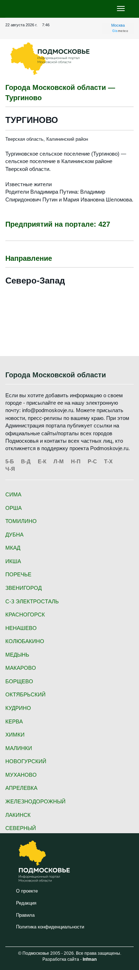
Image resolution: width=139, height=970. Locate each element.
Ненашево (21, 628)
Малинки (18, 748)
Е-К (42, 461)
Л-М (58, 461)
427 (104, 224)
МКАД (12, 548)
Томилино (21, 521)
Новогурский (25, 761)
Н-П (76, 461)
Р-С (92, 461)
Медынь (17, 655)
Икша (13, 561)
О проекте (27, 891)
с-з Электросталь (32, 601)
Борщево (19, 681)
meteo (120, 31)
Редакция (26, 903)
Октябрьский (25, 694)
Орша (13, 508)
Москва (118, 25)
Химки (15, 735)
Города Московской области (55, 375)
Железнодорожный (35, 801)
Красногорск (25, 614)
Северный (20, 828)
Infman (90, 959)
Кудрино (18, 708)
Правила (25, 915)
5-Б (9, 461)
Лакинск (18, 815)
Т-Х (108, 461)
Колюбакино (24, 641)
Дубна (14, 535)
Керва (14, 721)
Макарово (20, 668)
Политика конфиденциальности (50, 926)
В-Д (26, 461)
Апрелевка (21, 788)
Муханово (21, 775)
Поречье (18, 574)
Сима (13, 494)
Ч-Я (10, 469)
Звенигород (23, 588)
